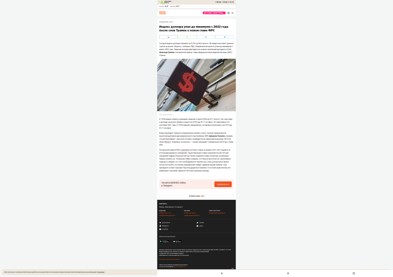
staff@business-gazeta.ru (217, 213)
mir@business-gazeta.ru (192, 215)
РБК (192, 46)
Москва (173, 6)
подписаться (223, 184)
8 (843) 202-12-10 (165, 213)
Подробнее (100, 272)
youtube (165, 229)
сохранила (185, 150)
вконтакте (166, 223)
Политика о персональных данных (169, 259)
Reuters (168, 142)
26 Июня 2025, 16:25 (166, 22)
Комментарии (196, 196)
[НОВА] (213, 13)
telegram (165, 226)
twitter (201, 223)
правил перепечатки (180, 266)
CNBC (187, 159)
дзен (201, 226)
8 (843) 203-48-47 (190, 213)
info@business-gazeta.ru (167, 215)
